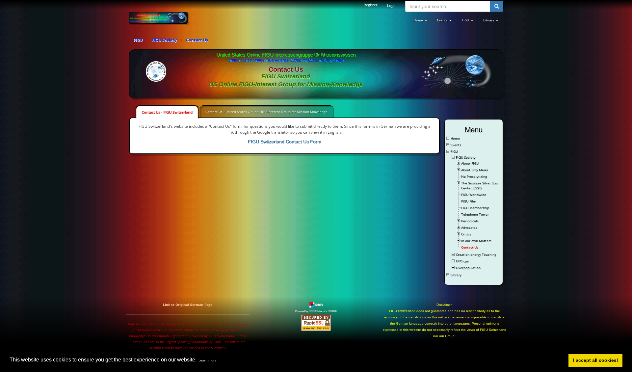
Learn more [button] (207, 360)
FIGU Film (468, 201)
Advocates (469, 227)
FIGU (454, 151)
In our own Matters (476, 240)
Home (455, 138)
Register (370, 4)
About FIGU (470, 163)
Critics (466, 234)
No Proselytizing (474, 176)
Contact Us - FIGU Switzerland (167, 112)
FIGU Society (465, 157)
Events (456, 145)
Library (456, 275)
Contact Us (469, 247)
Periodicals (470, 221)
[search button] (496, 6)
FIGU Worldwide (473, 194)
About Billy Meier (474, 170)
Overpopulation (468, 267)
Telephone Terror (475, 214)
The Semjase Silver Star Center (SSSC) (479, 185)
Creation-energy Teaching (476, 254)
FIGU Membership (475, 207)
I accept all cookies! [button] (595, 360)
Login (392, 5)
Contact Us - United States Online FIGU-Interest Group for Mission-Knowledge (266, 111)
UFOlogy (462, 261)
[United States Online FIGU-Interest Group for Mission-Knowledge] (158, 17)
